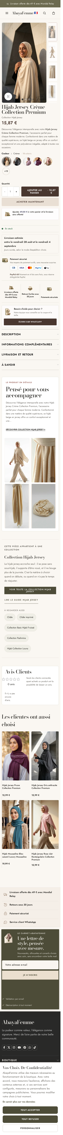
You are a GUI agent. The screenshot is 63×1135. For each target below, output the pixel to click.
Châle (10, 617)
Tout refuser (30, 1119)
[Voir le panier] (53, 13)
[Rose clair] (48, 161)
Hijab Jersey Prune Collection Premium (11, 787)
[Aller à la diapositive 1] (22, 99)
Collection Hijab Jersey (12, 117)
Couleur (16, 153)
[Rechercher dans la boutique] (44, 13)
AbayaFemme (22, 13)
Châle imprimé (26, 617)
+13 (6, 171)
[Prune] (37, 161)
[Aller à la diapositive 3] (29, 99)
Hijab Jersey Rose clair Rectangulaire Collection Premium (43, 856)
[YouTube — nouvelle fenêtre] (19, 1047)
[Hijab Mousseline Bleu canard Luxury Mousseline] (15, 824)
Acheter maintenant (30, 201)
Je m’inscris (30, 975)
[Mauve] (27, 161)
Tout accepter (30, 1110)
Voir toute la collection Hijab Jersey (30, 590)
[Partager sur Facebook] (4, 1047)
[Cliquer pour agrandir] (8, 96)
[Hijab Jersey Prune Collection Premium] (15, 755)
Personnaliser (30, 1128)
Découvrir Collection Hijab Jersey (25, 429)
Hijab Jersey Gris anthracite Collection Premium (44, 787)
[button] (30, 334)
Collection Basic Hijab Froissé (20, 627)
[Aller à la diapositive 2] (26, 99)
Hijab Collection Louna (17, 648)
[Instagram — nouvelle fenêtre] (14, 1047)
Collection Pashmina (16, 638)
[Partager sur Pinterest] (24, 1047)
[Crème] (6, 161)
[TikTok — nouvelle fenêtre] (34, 1047)
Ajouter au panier (41, 191)
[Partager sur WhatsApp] (29, 1047)
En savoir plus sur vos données (19, 1101)
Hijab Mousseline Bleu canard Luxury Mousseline (14, 855)
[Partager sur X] (8, 1047)
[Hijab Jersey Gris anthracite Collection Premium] (45, 755)
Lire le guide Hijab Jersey (21, 599)
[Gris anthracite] (17, 161)
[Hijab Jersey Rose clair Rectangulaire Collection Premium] (45, 824)
